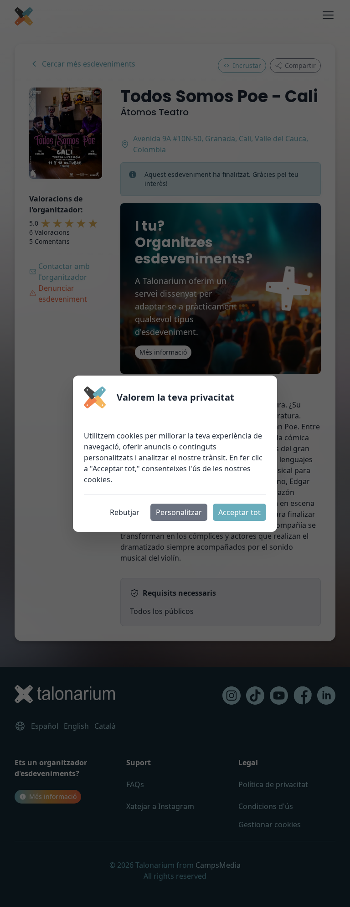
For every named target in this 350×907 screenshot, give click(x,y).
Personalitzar (179, 512)
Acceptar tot (239, 512)
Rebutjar (124, 512)
